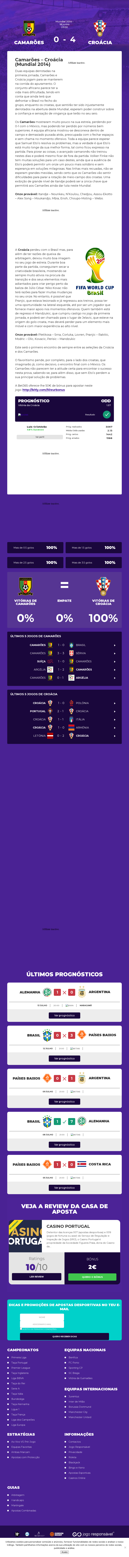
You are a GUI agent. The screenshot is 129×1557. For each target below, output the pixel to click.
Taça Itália (17, 1393)
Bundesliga (17, 1399)
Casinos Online (77, 1478)
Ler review (37, 1276)
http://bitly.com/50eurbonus (43, 390)
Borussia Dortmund (80, 1406)
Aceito (64, 1552)
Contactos (75, 1441)
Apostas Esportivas (79, 1472)
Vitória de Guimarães (80, 1378)
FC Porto (74, 1362)
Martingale (17, 1505)
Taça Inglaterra (19, 1373)
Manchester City (78, 1412)
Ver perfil (40, 437)
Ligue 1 (15, 1409)
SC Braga (74, 1373)
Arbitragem (17, 1495)
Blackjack (74, 1462)
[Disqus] (64, 795)
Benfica (73, 1357)
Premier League (20, 1367)
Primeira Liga (18, 1357)
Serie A (15, 1388)
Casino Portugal (68, 1226)
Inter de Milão (77, 1401)
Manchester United (80, 1417)
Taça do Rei (18, 1383)
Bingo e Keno (77, 1467)
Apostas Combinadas (23, 1510)
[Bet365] (33, 414)
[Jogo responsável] (17, 1534)
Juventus (74, 1396)
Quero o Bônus (92, 1277)
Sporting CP (76, 1367)
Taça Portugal (19, 1362)
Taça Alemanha (20, 1404)
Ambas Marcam (20, 1452)
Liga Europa (18, 1425)
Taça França (18, 1414)
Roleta (72, 1457)
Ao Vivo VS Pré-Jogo (23, 1441)
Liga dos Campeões (23, 1419)
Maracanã (86, 1005)
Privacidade (75, 1452)
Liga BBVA (17, 1378)
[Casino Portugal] (25, 1236)
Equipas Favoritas (21, 1447)
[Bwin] (69, 1005)
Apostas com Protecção (25, 1457)
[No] (125, 1547)
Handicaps (17, 1500)
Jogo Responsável (79, 1447)
